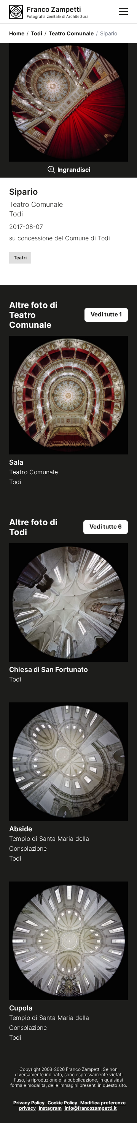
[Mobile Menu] (123, 11)
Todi (34, 33)
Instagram (50, 1108)
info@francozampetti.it (91, 1108)
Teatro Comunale (69, 33)
